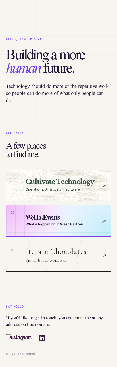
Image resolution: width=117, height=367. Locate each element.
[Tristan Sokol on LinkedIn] (42, 338)
